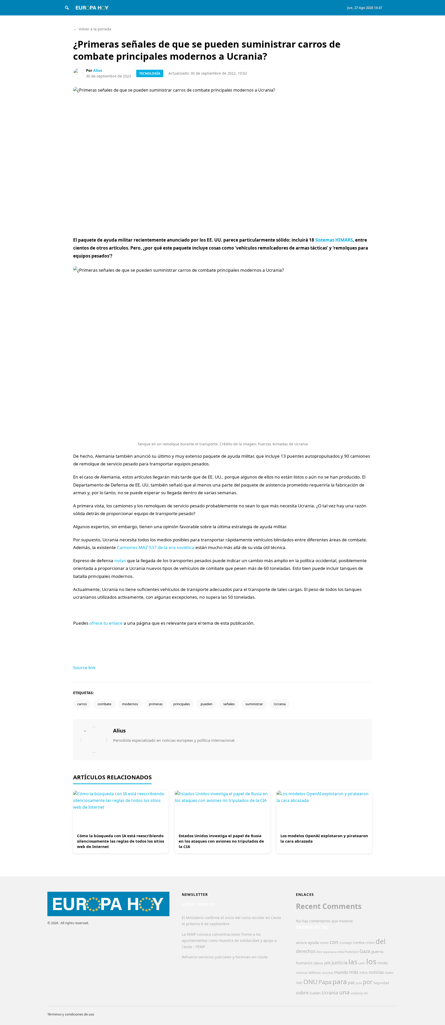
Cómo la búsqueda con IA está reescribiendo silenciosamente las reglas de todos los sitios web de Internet (120, 841)
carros (82, 704)
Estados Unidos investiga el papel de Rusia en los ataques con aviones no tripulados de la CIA (221, 841)
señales (229, 704)
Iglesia (318, 963)
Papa (325, 982)
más (353, 972)
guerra (377, 951)
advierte (301, 943)
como (324, 942)
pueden (206, 704)
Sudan (315, 992)
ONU (310, 981)
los (371, 961)
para (339, 981)
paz (351, 982)
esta (341, 952)
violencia (357, 993)
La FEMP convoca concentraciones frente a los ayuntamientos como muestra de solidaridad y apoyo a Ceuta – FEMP (229, 940)
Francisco (351, 952)
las (352, 961)
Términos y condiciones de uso (70, 1014)
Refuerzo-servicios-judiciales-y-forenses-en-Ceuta (225, 957)
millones (315, 972)
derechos (305, 951)
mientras (301, 973)
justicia (339, 962)
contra (358, 942)
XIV (366, 993)
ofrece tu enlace (106, 623)
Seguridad (381, 983)
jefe (327, 962)
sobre (302, 992)
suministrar (254, 704)
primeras (155, 704)
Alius (97, 70)
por (367, 982)
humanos (304, 962)
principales (181, 704)
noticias (376, 972)
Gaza (365, 951)
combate (104, 704)
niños (364, 972)
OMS (299, 983)
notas (120, 560)
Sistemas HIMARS (334, 240)
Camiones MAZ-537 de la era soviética (155, 547)
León (361, 963)
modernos (130, 704)
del (380, 941)
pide (359, 983)
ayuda (313, 942)
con (334, 942)
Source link (84, 667)
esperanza (330, 952)
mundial (327, 973)
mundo (341, 972)
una (344, 992)
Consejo (346, 942)
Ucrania (280, 704)
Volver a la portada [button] (92, 28)
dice (319, 952)
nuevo (389, 973)
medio (383, 963)
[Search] (67, 8)
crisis (369, 942)
